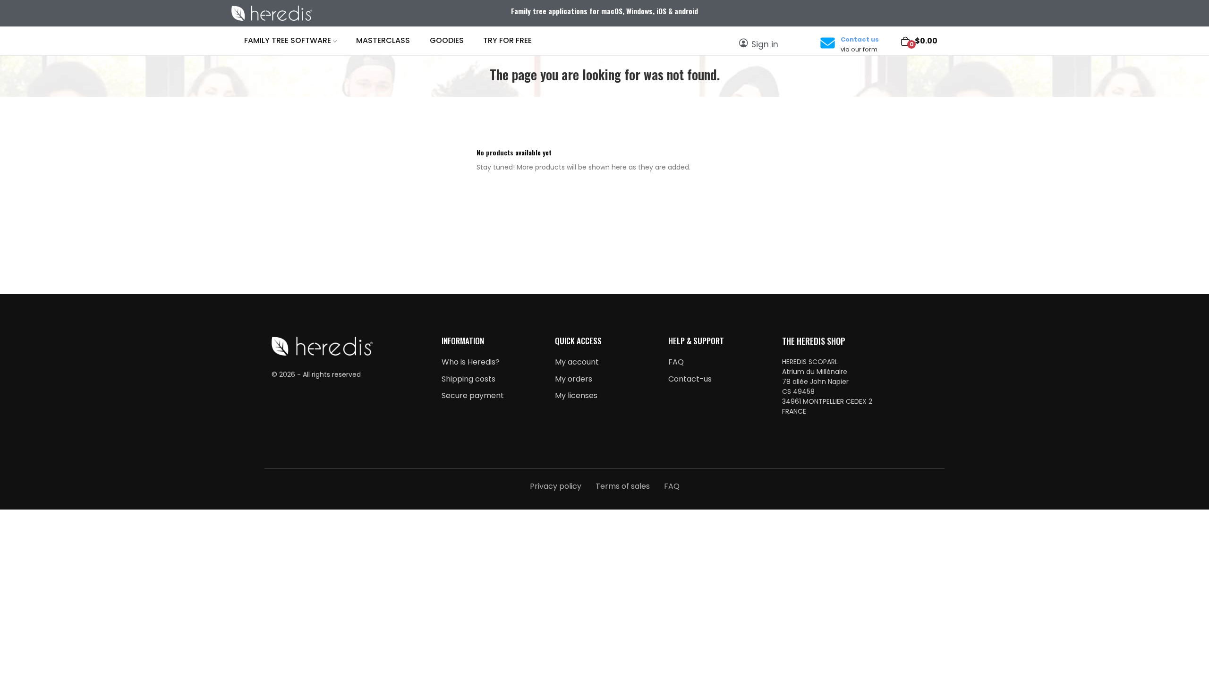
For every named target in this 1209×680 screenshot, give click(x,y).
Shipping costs (468, 379)
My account (577, 362)
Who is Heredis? (471, 362)
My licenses (576, 395)
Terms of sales (623, 486)
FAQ (676, 362)
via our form (859, 49)
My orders (573, 379)
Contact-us (690, 379)
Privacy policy (555, 486)
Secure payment (473, 395)
